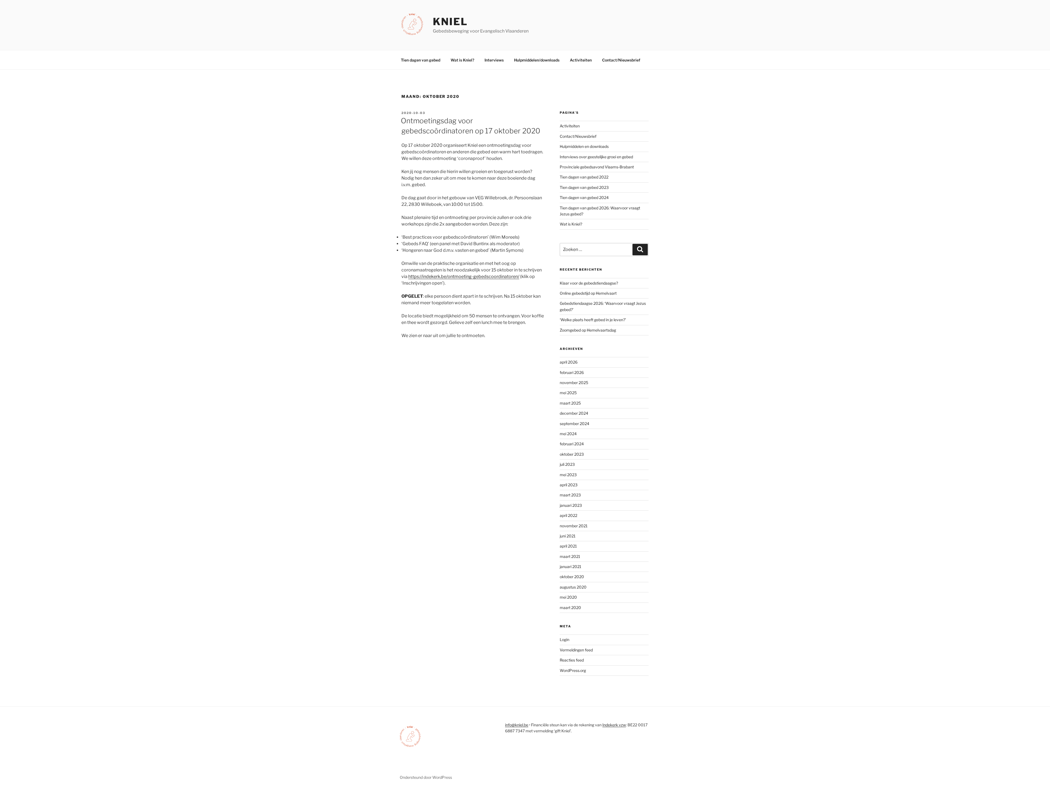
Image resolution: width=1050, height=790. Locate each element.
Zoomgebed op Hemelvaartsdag (588, 330)
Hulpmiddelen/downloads (536, 60)
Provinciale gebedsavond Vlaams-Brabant (597, 167)
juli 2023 (567, 464)
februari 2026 (572, 372)
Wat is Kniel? (462, 60)
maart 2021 (570, 556)
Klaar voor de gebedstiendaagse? (589, 283)
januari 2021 (570, 566)
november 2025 (574, 382)
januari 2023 (571, 505)
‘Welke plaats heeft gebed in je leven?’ (593, 319)
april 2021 (568, 546)
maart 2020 (570, 607)
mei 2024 (568, 433)
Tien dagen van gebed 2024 (584, 197)
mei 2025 (568, 392)
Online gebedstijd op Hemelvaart (588, 293)
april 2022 (568, 515)
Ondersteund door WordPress (426, 777)
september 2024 (574, 423)
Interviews (494, 60)
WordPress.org (573, 670)
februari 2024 (572, 443)
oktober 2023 (572, 454)
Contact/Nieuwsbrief (621, 60)
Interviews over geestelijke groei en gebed (596, 156)
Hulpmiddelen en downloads (584, 146)
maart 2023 (570, 495)
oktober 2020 (572, 576)
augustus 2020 (573, 587)
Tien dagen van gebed (420, 60)
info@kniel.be (516, 724)
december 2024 (574, 413)
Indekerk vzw (614, 724)
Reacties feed (572, 660)
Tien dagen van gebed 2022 (584, 177)
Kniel (450, 22)
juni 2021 (568, 536)
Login (564, 639)
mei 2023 (568, 474)
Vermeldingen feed (576, 650)
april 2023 (569, 484)
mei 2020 (568, 597)
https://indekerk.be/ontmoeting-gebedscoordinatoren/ (463, 276)
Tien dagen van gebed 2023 (584, 187)
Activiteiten (581, 60)
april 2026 (569, 362)
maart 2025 (570, 403)
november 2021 (574, 525)
